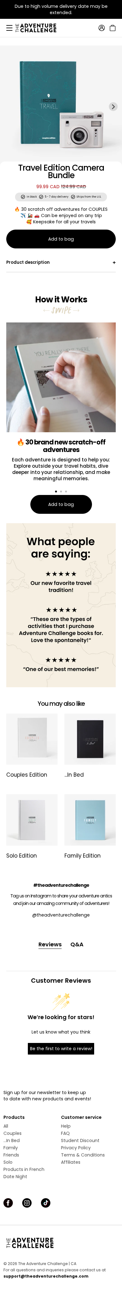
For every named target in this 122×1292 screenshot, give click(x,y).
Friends (11, 1155)
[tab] (56, 491)
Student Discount (80, 1140)
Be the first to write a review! (61, 1048)
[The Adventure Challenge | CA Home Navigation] (61, 1243)
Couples (12, 1133)
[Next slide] (113, 106)
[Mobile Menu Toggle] (9, 28)
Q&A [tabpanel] (77, 944)
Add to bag (61, 239)
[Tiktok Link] (45, 1203)
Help (66, 1126)
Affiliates (70, 1162)
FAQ (65, 1133)
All (5, 1126)
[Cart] (112, 28)
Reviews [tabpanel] (50, 944)
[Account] (102, 28)
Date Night (15, 1176)
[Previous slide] (8, 106)
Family (10, 1148)
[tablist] (61, 944)
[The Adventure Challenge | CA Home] (39, 28)
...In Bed (11, 1140)
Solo (8, 1162)
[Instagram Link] (27, 1203)
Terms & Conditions (83, 1155)
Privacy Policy (76, 1148)
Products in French (23, 1169)
